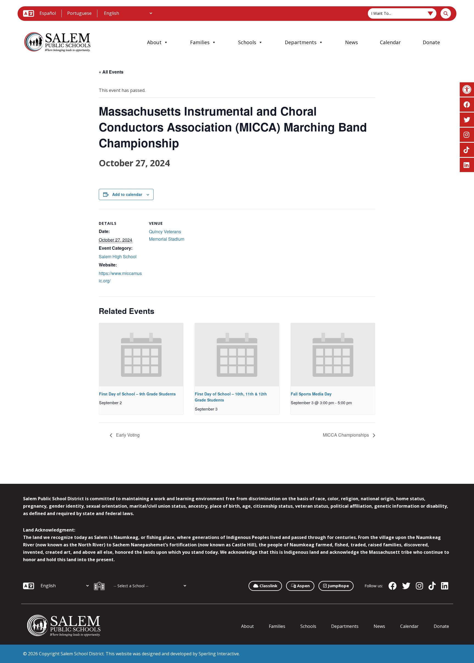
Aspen (303, 585)
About (154, 42)
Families (200, 42)
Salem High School (118, 256)
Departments (301, 42)
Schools (247, 42)
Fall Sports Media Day (311, 394)
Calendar (390, 42)
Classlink (267, 585)
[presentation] (141, 354)
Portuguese (79, 13)
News (351, 42)
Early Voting (127, 435)
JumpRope (338, 585)
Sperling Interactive (219, 654)
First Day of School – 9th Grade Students (137, 394)
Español (48, 13)
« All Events (111, 72)
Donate (431, 42)
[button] (467, 89)
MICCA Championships (346, 435)
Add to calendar (127, 194)
